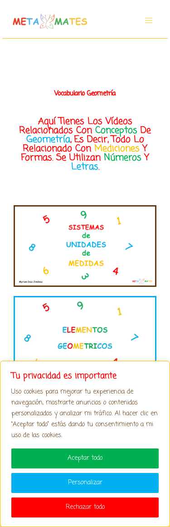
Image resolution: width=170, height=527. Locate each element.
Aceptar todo (85, 458)
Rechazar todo (85, 507)
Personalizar (85, 483)
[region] (85, 444)
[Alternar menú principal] (149, 20)
